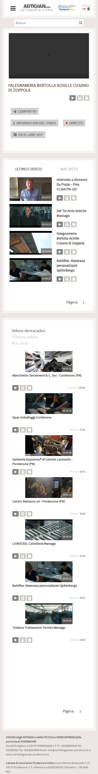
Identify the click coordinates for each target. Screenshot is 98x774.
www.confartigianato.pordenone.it (27, 754)
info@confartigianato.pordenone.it (69, 750)
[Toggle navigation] (12, 8)
